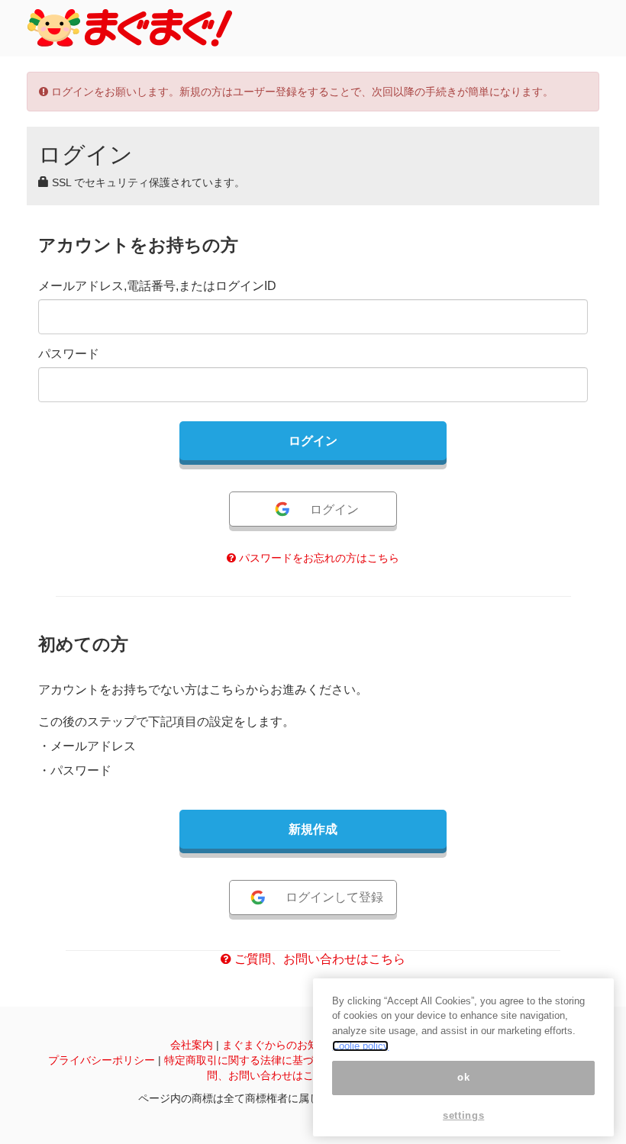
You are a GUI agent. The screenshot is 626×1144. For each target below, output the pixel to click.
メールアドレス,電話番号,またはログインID (157, 285)
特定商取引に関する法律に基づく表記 (255, 1060)
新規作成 (313, 829)
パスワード (68, 353)
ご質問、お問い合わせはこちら (318, 958)
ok (463, 1077)
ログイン (334, 509)
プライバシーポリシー (101, 1060)
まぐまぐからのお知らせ (281, 1045)
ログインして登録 (334, 897)
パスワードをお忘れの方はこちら (317, 558)
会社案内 (191, 1045)
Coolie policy (360, 1046)
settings (463, 1115)
